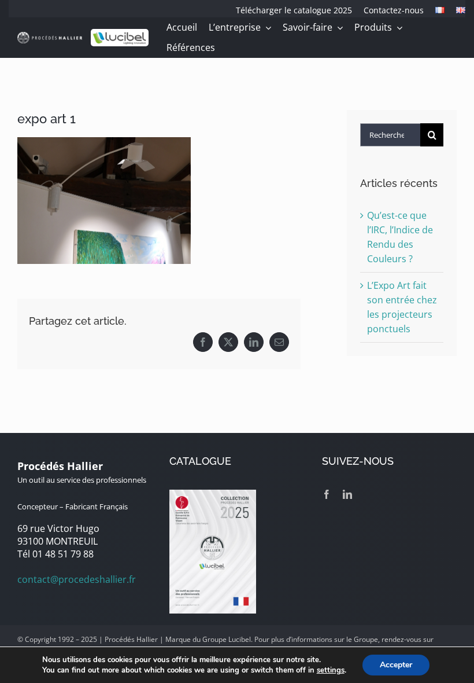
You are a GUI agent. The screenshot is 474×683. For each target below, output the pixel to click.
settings (331, 670)
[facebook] (326, 494)
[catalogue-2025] (212, 494)
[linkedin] (347, 494)
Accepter (396, 664)
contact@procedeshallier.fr (76, 579)
